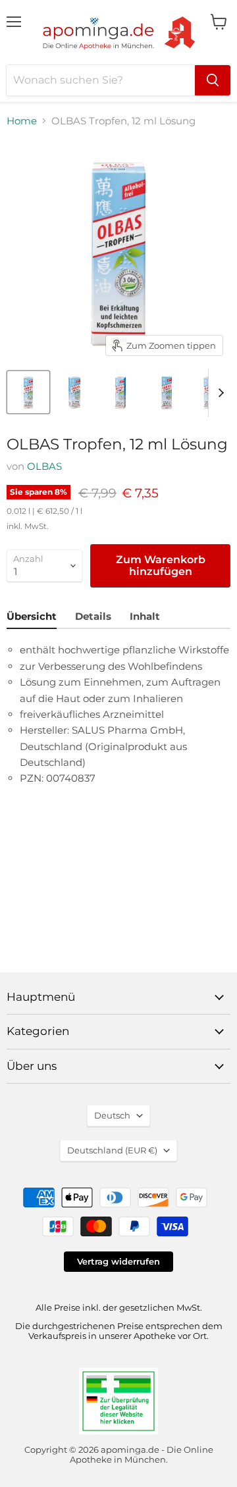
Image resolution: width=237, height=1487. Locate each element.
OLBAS (44, 466)
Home (22, 120)
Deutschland (112, 1150)
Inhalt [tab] (145, 616)
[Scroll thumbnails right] (218, 392)
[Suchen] (212, 80)
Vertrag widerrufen (118, 1261)
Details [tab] (93, 616)
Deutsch (112, 1115)
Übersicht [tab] (32, 616)
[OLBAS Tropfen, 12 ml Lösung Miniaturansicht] (28, 392)
